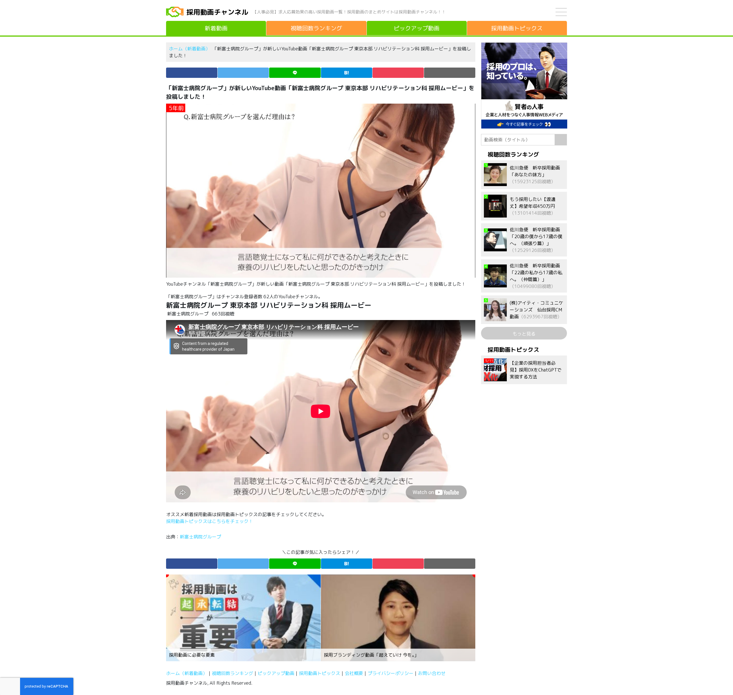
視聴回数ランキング (232, 673)
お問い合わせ (432, 673)
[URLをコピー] (449, 73)
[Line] (294, 73)
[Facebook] (191, 73)
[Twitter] (243, 73)
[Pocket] (398, 73)
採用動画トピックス (319, 673)
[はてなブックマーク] (346, 73)
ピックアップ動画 (276, 673)
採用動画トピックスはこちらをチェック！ (210, 521)
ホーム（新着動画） (189, 49)
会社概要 (354, 673)
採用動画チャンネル (217, 12)
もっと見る (524, 334)
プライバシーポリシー (390, 673)
